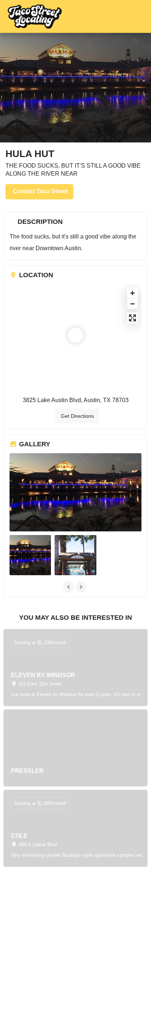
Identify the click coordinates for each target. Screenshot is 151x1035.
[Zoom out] (132, 303)
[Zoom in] (132, 293)
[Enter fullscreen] (132, 318)
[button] (137, 16)
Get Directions (77, 416)
